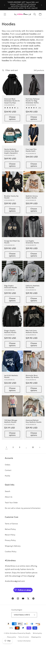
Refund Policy (10, 529)
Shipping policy (36, 637)
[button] (5, 14)
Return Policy (10, 535)
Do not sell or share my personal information (22, 508)
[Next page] (39, 447)
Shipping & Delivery (12, 546)
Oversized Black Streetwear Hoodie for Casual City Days (12, 101)
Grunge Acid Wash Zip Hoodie (12, 242)
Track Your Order (11, 502)
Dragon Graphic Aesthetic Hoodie (10, 331)
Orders (7, 465)
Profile (7, 476)
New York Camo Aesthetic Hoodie (32, 331)
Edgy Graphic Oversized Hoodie (10, 287)
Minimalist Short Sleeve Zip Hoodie (32, 376)
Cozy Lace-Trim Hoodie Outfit (31, 150)
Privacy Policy (10, 540)
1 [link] (6, 447)
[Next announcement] (41, 5)
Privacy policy (11, 637)
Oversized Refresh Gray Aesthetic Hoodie (33, 421)
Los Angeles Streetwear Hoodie (32, 242)
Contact (8, 470)
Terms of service (23, 637)
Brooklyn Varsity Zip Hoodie (11, 197)
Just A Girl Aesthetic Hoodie (11, 376)
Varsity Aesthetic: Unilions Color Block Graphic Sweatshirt (11, 151)
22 (33, 447)
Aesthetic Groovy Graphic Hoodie (32, 197)
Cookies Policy (10, 551)
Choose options (12, 118)
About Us (8, 497)
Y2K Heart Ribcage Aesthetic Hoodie (10, 421)
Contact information (24, 641)
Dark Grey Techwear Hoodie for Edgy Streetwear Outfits (33, 101)
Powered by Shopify (24, 633)
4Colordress (13, 633)
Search (7, 491)
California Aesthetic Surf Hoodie (32, 287)
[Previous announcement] (4, 5)
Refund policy (37, 633)
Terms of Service (11, 524)
